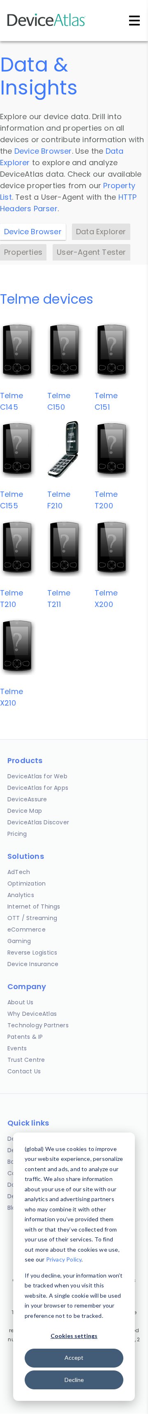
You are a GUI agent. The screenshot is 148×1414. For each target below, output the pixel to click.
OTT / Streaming (32, 918)
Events (17, 1048)
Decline (74, 1379)
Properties (23, 252)
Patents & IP (25, 1037)
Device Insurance (32, 964)
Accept (74, 1357)
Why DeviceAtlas (32, 1014)
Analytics (20, 895)
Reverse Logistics (32, 952)
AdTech (18, 872)
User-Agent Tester (91, 252)
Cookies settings (74, 1335)
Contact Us (24, 1071)
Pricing (17, 834)
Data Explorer (101, 231)
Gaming (19, 941)
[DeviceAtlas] (46, 25)
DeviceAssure (27, 799)
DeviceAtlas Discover (38, 822)
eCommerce (26, 929)
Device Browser (43, 151)
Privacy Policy (64, 1259)
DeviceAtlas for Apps (37, 788)
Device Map (24, 811)
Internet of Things (33, 906)
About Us (20, 1002)
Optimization (26, 883)
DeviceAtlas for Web (37, 776)
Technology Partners (38, 1025)
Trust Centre (26, 1060)
